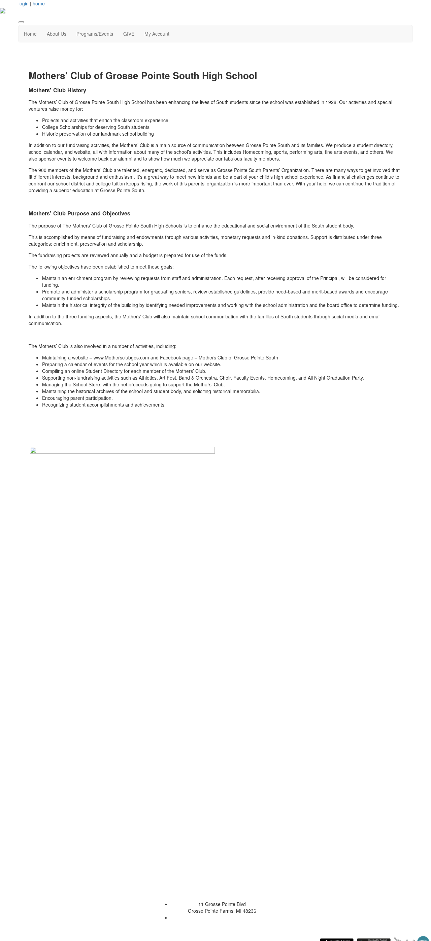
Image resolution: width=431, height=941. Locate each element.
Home (30, 33)
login (24, 3)
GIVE (128, 33)
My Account (156, 33)
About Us (56, 33)
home (39, 3)
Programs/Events (94, 33)
